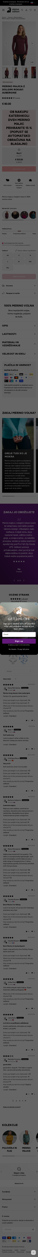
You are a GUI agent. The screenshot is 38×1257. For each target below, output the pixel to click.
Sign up (19, 641)
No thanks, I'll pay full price (19, 649)
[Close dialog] (36, 604)
